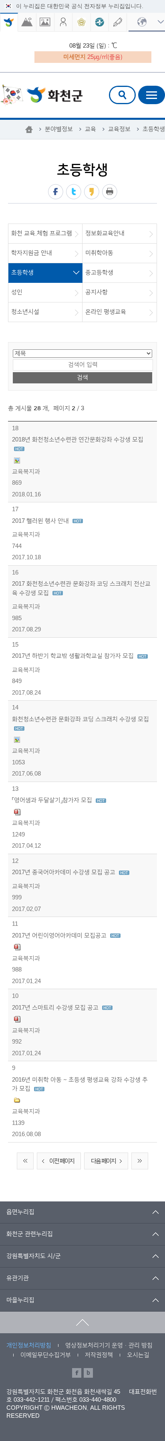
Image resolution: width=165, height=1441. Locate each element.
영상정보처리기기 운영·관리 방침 (109, 1345)
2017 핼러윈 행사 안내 (41, 521)
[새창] (27, 22)
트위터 (73, 192)
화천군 (41, 96)
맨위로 (82, 1322)
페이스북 (55, 192)
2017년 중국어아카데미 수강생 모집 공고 (64, 872)
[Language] (147, 22)
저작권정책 (99, 1355)
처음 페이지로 (25, 1161)
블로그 (88, 1373)
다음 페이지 (103, 1161)
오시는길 (138, 1355)
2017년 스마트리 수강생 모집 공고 (56, 1007)
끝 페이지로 (139, 1161)
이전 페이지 (61, 1161)
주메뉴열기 (151, 95)
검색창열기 (122, 95)
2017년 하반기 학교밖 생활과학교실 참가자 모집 (73, 656)
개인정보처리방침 (28, 1345)
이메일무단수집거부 (45, 1355)
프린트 (109, 192)
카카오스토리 (91, 192)
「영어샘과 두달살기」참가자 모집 (53, 800)
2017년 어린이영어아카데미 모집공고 (60, 935)
